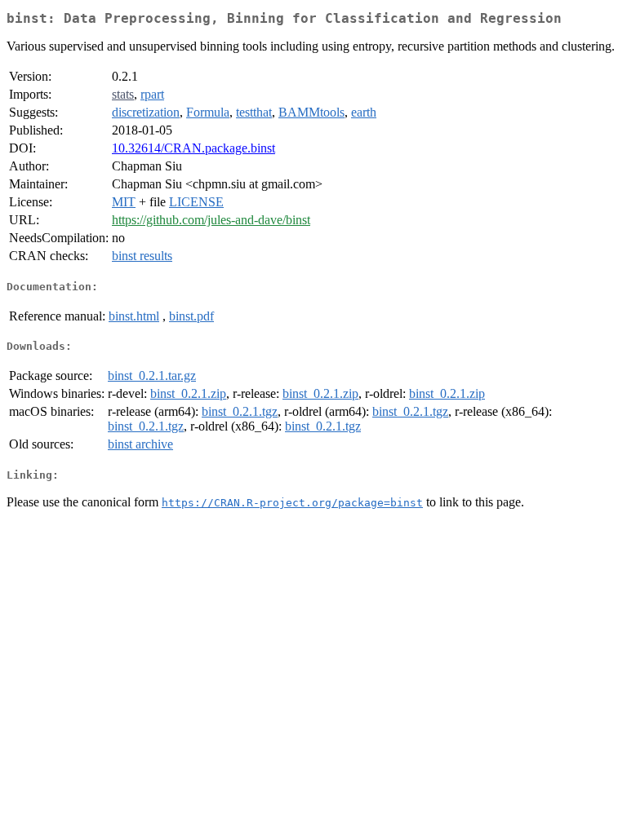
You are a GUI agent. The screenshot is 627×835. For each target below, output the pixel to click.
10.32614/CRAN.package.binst (193, 148)
